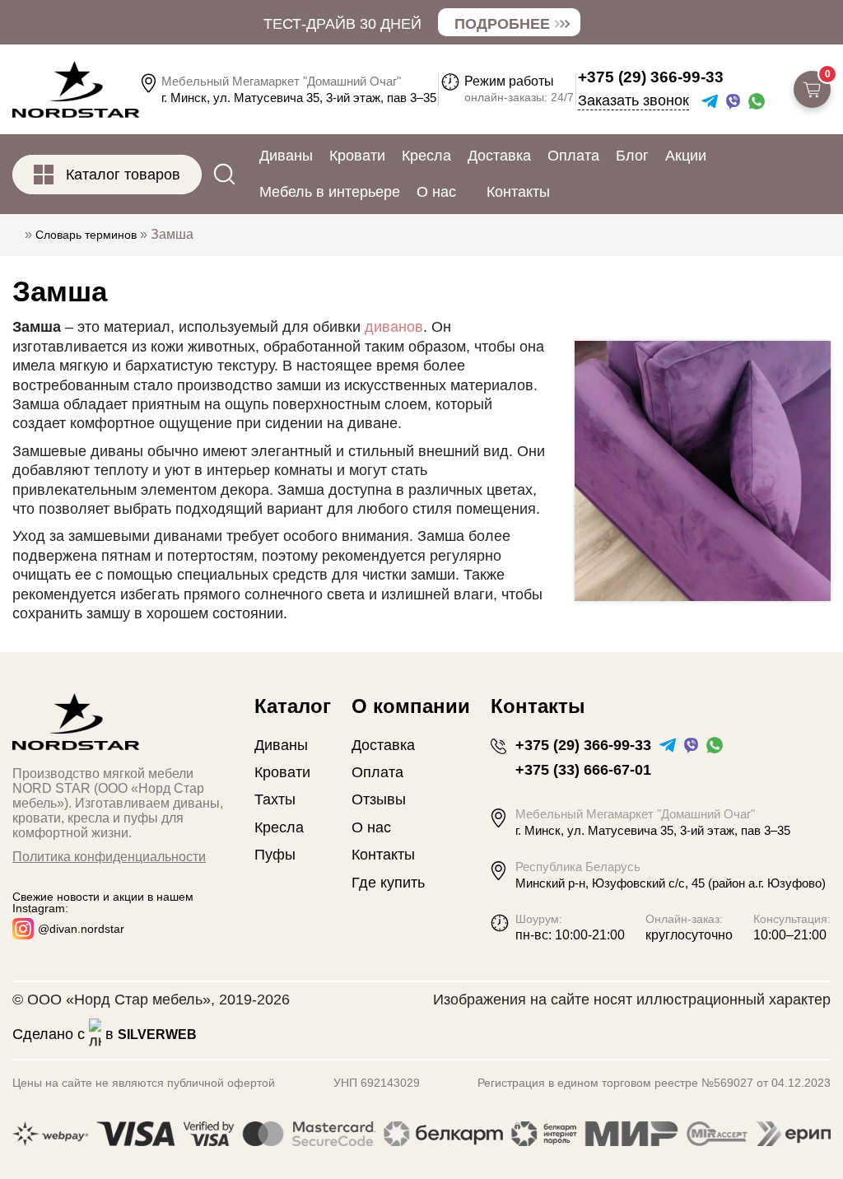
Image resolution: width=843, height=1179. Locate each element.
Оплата (573, 155)
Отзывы (379, 799)
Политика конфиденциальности (109, 857)
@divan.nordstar (81, 928)
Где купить (388, 882)
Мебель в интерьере (329, 192)
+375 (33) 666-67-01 (583, 770)
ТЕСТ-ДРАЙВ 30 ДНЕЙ (342, 24)
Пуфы (275, 854)
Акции (685, 155)
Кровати (357, 155)
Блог (632, 155)
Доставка (499, 155)
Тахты (275, 799)
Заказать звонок (633, 101)
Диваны (286, 155)
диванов (394, 327)
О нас (436, 192)
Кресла (426, 155)
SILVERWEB (157, 1035)
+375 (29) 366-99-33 (651, 77)
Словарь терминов (86, 234)
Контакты (518, 192)
